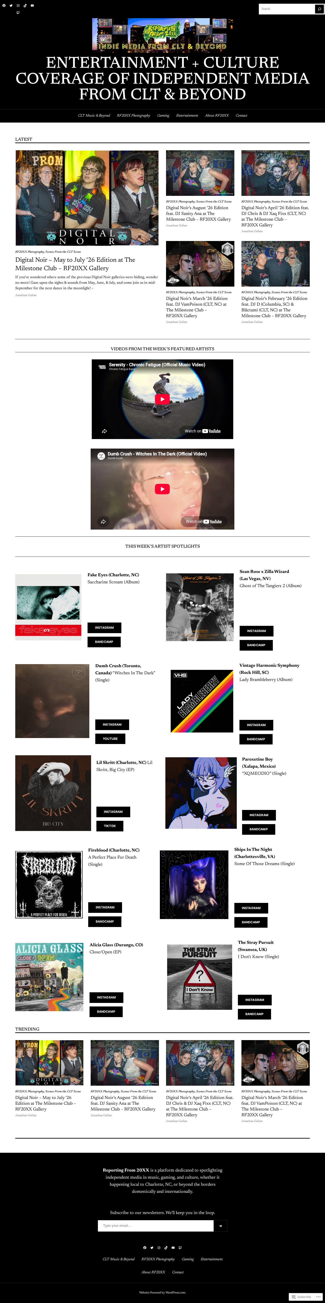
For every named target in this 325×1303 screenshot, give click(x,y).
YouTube (110, 738)
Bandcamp (104, 642)
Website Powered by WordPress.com (162, 1292)
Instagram (104, 627)
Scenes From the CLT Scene (63, 252)
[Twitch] (18, 12)
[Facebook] (4, 5)
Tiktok (110, 826)
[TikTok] (25, 5)
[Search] (319, 9)
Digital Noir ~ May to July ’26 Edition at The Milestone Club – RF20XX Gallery (75, 264)
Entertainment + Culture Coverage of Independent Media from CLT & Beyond (162, 80)
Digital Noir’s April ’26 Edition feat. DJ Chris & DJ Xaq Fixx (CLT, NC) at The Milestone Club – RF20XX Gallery (275, 216)
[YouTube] (32, 5)
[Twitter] (11, 5)
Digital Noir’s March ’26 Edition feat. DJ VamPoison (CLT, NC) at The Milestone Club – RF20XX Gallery (197, 307)
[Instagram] (18, 5)
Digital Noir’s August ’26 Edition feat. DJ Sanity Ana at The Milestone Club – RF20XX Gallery (198, 214)
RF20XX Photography (29, 252)
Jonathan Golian (25, 295)
